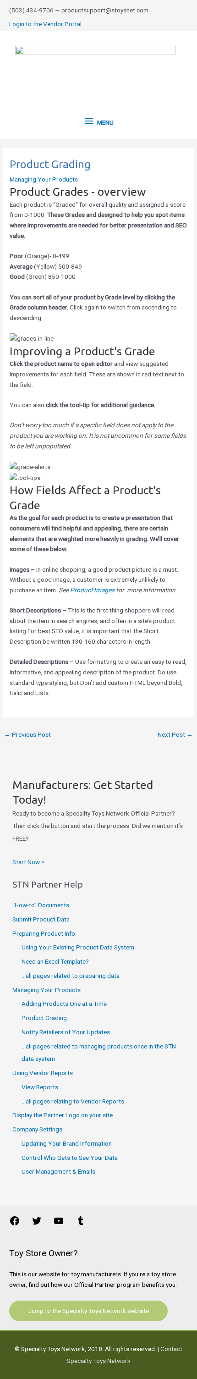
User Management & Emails (58, 1171)
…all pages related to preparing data (71, 975)
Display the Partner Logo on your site (62, 1115)
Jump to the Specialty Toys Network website (88, 1310)
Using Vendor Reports (42, 1072)
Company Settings (37, 1129)
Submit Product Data (41, 919)
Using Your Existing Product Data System (78, 947)
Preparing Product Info (43, 933)
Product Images (92, 590)
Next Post (175, 734)
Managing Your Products (44, 179)
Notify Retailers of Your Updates (66, 1032)
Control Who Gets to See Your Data (70, 1157)
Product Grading (44, 1017)
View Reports (40, 1087)
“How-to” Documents (40, 905)
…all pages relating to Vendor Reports (73, 1101)
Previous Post (27, 734)
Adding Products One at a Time (64, 1003)
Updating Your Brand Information (67, 1143)
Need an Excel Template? (55, 961)
